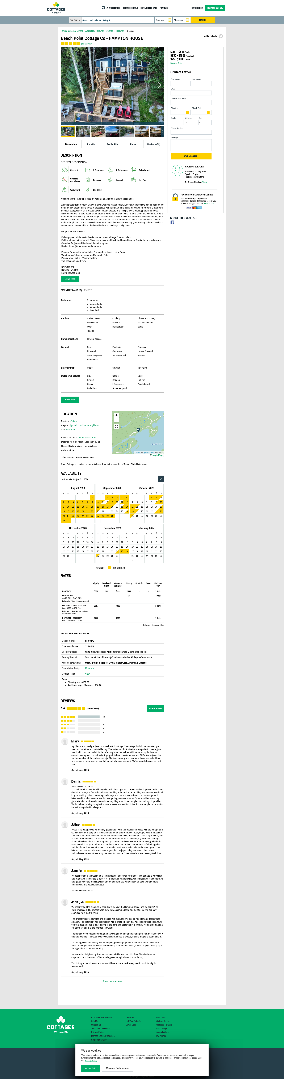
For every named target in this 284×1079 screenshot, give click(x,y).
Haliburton (70, 429)
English (94, 1039)
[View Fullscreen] (116, 426)
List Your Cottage (133, 1021)
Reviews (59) (153, 144)
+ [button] (116, 415)
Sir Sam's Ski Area (87, 437)
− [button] (116, 420)
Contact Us (96, 1024)
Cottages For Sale (164, 1024)
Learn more (209, 203)
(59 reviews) (86, 43)
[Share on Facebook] (172, 223)
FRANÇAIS (164, 8)
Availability (112, 144)
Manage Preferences (117, 1068)
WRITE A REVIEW (155, 708)
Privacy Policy (97, 1032)
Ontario (73, 421)
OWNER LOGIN (197, 8)
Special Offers (162, 1032)
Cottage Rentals (163, 1021)
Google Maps (157, 455)
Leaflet (137, 452)
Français (103, 1039)
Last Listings (161, 1028)
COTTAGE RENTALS (130, 8)
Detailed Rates (176, 63)
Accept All (90, 1068)
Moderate (89, 668)
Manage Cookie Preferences (103, 1036)
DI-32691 (130, 30)
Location (91, 144)
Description (71, 144)
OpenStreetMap (148, 452)
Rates (133, 144)
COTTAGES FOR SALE (149, 8)
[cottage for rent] (56, 12)
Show (204, 182)
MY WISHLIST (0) (113, 8)
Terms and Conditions (100, 1028)
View (87, 673)
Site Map (95, 1021)
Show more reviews (112, 981)
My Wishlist (161, 1036)
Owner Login (131, 1024)
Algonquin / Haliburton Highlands (84, 425)
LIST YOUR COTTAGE (215, 8)
